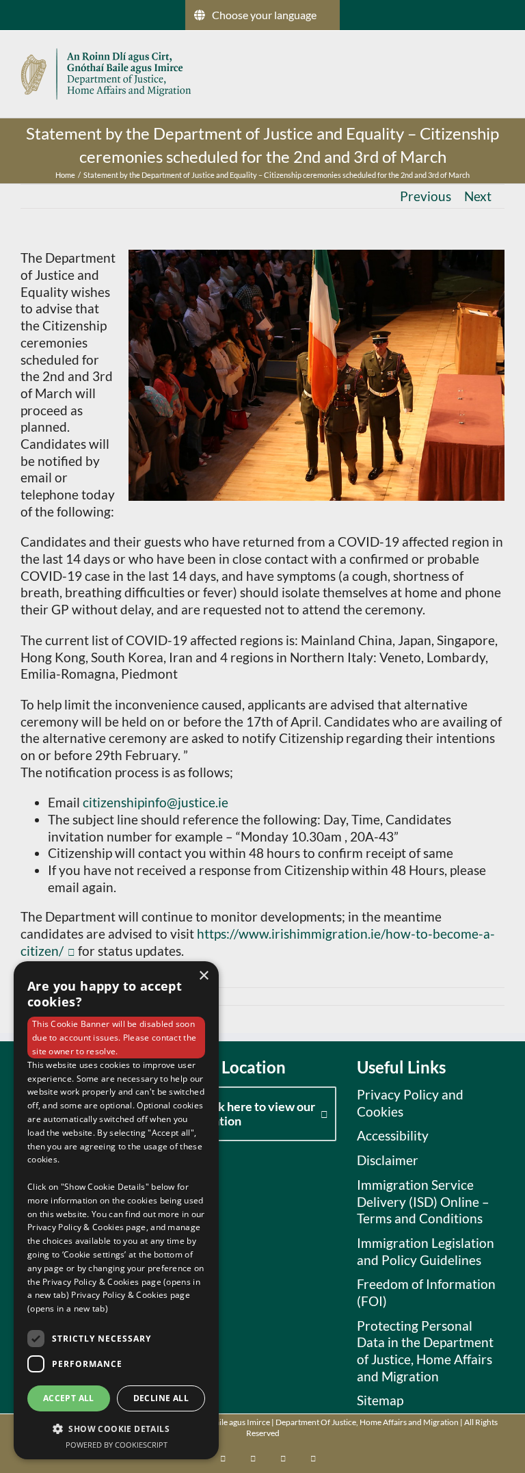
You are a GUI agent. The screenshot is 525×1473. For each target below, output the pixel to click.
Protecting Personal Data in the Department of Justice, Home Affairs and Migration (425, 1351)
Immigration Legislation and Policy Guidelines (425, 1251)
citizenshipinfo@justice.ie (155, 802)
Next (478, 196)
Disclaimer (387, 1160)
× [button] (203, 976)
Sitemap (380, 1400)
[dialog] (116, 1210)
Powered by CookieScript (116, 1444)
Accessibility (393, 1135)
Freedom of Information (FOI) (426, 1292)
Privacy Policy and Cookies (410, 1102)
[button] (116, 1428)
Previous (425, 196)
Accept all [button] (68, 1398)
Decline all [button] (161, 1398)
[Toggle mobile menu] (499, 72)
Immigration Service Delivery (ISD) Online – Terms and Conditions (423, 1201)
